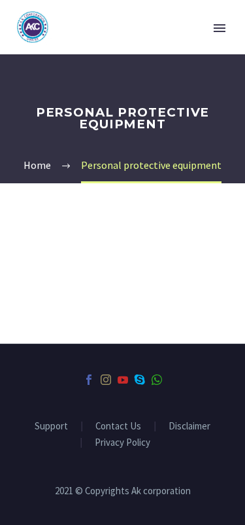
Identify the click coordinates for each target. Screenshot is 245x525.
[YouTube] (123, 379)
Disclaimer (189, 426)
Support (51, 426)
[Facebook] (89, 379)
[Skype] (140, 379)
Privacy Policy (122, 443)
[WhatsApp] (157, 379)
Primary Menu (219, 28)
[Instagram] (106, 379)
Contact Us (118, 426)
